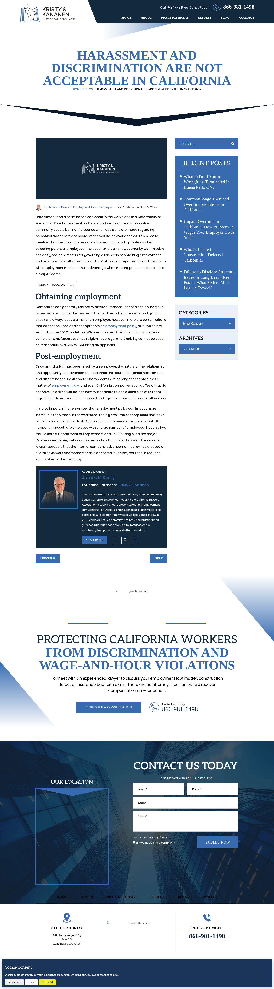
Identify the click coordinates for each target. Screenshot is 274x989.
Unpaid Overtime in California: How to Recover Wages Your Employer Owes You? (209, 229)
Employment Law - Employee (92, 207)
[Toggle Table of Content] (69, 285)
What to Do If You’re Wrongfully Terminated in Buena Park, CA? (207, 182)
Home (126, 17)
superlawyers (115, 540)
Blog (225, 17)
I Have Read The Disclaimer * (155, 842)
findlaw (124, 540)
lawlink (134, 540)
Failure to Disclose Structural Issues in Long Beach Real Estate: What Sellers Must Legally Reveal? (210, 279)
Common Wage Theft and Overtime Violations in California (206, 204)
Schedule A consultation (109, 707)
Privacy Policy (158, 837)
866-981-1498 (238, 7)
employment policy (120, 326)
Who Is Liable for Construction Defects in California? (205, 254)
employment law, (66, 385)
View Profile (94, 540)
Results (204, 17)
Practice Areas (174, 17)
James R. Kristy (59, 207)
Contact (246, 17)
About (146, 17)
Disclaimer (140, 837)
